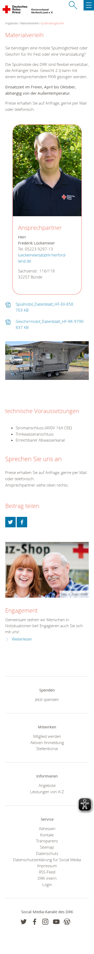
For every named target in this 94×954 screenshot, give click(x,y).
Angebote (47, 785)
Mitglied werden (47, 736)
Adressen (47, 828)
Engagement (21, 610)
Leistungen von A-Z (47, 791)
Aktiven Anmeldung (47, 742)
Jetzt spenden (47, 699)
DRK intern (47, 878)
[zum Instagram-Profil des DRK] (45, 921)
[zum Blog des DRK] (67, 921)
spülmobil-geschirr (52, 23)
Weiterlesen (22, 639)
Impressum (47, 865)
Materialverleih (29, 23)
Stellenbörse (47, 748)
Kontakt (47, 834)
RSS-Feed (47, 872)
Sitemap (47, 847)
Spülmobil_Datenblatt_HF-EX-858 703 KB (44, 307)
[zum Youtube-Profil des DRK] (56, 921)
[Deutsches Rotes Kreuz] (15, 10)
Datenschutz (47, 853)
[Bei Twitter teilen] (10, 522)
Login (47, 884)
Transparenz (47, 840)
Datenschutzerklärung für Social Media (47, 859)
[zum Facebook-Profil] (23, 921)
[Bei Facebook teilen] (22, 522)
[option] (47, 363)
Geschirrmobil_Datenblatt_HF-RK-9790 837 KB (50, 324)
